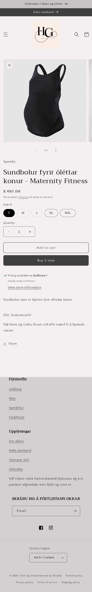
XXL (68, 213)
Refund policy (74, 575)
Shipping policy (71, 582)
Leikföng (15, 389)
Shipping (23, 197)
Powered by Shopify (50, 575)
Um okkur (16, 441)
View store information (24, 287)
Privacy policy (24, 582)
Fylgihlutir (17, 417)
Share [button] (12, 344)
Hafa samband (20, 450)
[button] (5, 34)
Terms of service (47, 582)
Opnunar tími (19, 460)
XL (51, 213)
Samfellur (16, 408)
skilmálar (16, 469)
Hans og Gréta (28, 575)
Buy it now (46, 260)
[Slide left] (36, 150)
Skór (12, 398)
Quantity (9, 222)
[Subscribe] (75, 511)
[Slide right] (56, 150)
